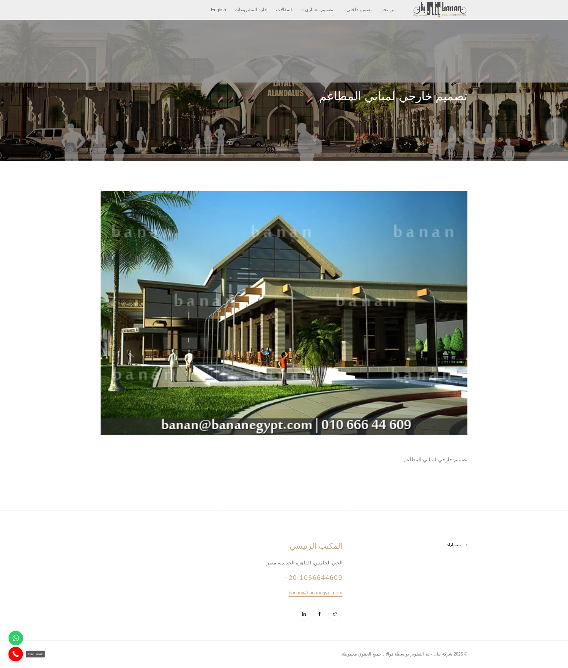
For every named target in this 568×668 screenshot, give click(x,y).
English (218, 9)
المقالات (284, 9)
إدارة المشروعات (251, 9)
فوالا (388, 654)
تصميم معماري (319, 9)
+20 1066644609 (313, 577)
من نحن (388, 9)
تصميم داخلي (359, 9)
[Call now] (16, 654)
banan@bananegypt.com (316, 592)
